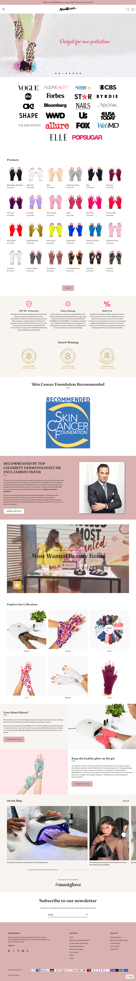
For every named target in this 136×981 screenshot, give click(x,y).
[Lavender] (36, 202)
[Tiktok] (28, 951)
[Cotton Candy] (56, 202)
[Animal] (26, 629)
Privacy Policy (115, 943)
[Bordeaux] (115, 174)
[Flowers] (68, 629)
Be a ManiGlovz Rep (77, 946)
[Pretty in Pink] (115, 202)
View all (126, 801)
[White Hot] (36, 174)
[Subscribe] (86, 914)
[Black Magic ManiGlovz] (16, 174)
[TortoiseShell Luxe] (75, 257)
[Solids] (109, 676)
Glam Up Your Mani (76, 949)
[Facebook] (14, 951)
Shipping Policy (115, 937)
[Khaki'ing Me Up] (36, 230)
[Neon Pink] (95, 202)
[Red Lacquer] (16, 230)
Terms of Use (114, 946)
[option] (68, 45)
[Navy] (95, 174)
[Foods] (109, 629)
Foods (109, 651)
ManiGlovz (16, 975)
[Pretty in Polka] (36, 257)
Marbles (68, 698)
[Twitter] (9, 951)
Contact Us (114, 949)
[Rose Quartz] (56, 257)
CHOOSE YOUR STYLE (14, 511)
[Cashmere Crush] (115, 230)
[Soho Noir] (115, 257)
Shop (71, 937)
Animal (26, 651)
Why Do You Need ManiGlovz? (80, 940)
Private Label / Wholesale (79, 943)
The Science (74, 952)
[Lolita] (75, 202)
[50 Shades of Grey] (75, 174)
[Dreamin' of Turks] (95, 230)
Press (72, 958)
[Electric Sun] (56, 230)
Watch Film (69, 565)
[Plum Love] (16, 202)
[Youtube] (23, 951)
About (72, 955)
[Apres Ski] (16, 257)
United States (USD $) (14, 970)
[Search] (128, 9)
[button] (56, 73)
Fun (26, 698)
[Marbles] (68, 676)
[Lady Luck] (95, 257)
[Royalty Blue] (75, 230)
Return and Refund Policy (119, 940)
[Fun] (26, 676)
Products (13, 159)
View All (68, 288)
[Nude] (56, 174)
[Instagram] (18, 951)
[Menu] (3, 9)
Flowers (68, 651)
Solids (109, 698)
